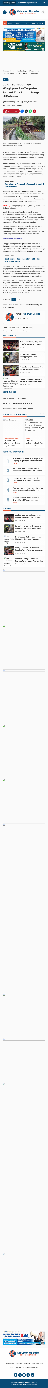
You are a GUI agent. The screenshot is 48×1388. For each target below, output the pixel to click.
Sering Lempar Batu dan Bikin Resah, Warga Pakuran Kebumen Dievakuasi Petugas (32, 369)
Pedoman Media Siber (30, 1367)
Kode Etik (27, 1363)
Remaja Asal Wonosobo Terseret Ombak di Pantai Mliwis (24, 185)
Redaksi (19, 1363)
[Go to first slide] (44, 414)
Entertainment (42, 23)
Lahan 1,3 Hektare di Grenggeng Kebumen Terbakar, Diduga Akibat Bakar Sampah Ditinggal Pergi (29, 528)
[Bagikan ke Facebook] (22, 111)
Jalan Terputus (26, 327)
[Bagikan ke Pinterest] (34, 111)
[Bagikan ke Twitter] (26, 111)
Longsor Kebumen (10, 331)
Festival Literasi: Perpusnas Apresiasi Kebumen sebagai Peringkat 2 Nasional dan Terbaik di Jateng (28, 490)
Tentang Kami (10, 1363)
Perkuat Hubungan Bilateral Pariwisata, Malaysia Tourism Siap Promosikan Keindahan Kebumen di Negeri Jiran (32, 382)
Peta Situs (18, 1367)
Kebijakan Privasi (37, 1363)
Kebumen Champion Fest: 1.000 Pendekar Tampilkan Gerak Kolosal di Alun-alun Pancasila (27, 470)
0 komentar (19, 105)
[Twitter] (28, 1375)
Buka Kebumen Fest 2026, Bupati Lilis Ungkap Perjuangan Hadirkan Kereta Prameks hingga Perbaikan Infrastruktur (28, 461)
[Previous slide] (41, 414)
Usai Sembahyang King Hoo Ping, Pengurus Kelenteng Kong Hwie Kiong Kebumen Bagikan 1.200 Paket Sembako (28, 518)
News (10, 23)
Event (33, 23)
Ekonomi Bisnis (9, 438)
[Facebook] (15, 1375)
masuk (14, 408)
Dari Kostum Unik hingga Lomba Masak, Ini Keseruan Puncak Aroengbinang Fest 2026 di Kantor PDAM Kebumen (29, 540)
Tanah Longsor (24, 331)
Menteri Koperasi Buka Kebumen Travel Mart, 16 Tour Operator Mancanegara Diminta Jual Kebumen (28, 500)
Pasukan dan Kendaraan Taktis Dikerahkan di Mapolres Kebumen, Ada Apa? (27, 480)
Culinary (25, 23)
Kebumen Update (31, 314)
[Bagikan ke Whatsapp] (30, 111)
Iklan (11, 1367)
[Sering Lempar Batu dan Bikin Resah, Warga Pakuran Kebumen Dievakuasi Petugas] (11, 370)
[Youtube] (24, 1375)
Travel (17, 23)
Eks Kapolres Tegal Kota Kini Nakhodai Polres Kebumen (22, 260)
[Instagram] (20, 1375)
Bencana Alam (14, 327)
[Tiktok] (32, 1375)
